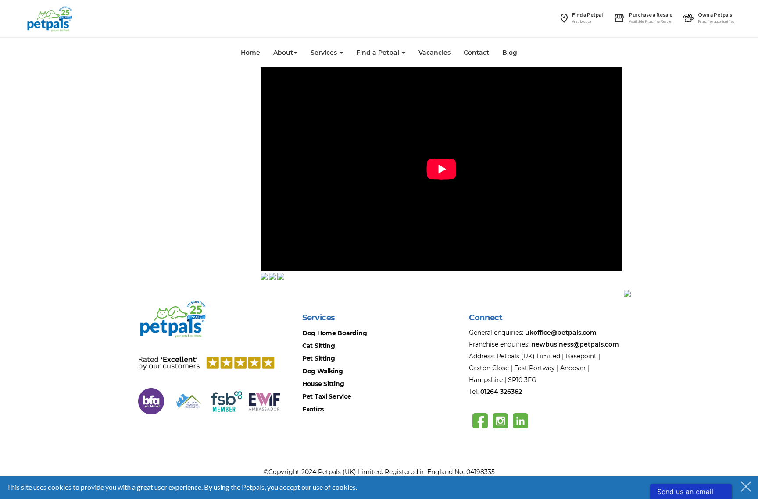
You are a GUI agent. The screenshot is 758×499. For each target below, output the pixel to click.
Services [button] (325, 53)
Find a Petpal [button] (378, 53)
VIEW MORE (156, 91)
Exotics (313, 409)
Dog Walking (322, 371)
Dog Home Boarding (334, 333)
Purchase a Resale (650, 14)
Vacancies (434, 53)
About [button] (283, 53)
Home (250, 53)
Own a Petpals (715, 14)
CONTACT (153, 285)
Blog (509, 53)
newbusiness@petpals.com (575, 344)
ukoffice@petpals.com (561, 332)
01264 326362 (501, 392)
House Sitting (323, 384)
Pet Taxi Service (326, 396)
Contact (476, 53)
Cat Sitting (318, 346)
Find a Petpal (587, 14)
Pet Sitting (318, 358)
